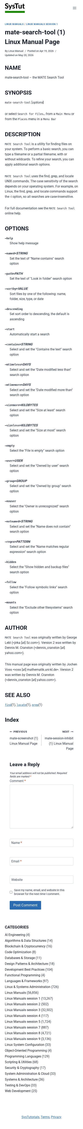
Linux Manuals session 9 (22, 1039)
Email (16, 861)
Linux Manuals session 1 (42, 24)
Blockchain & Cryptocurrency (25, 946)
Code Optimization (18, 952)
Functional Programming (22, 975)
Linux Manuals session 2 (22, 1004)
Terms (45, 1117)
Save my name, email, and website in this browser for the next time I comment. (39, 892)
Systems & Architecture (21, 1079)
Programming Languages (23, 1056)
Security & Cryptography (22, 1068)
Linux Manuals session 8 (22, 1033)
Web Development (18, 1091)
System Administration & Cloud (27, 1074)
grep (35, 704)
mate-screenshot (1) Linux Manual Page (24, 737)
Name (16, 843)
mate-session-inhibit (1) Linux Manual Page (59, 740)
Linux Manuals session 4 (22, 1016)
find (8, 704)
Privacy (56, 1117)
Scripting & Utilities (18, 1062)
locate (21, 704)
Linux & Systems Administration (27, 987)
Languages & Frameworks (23, 981)
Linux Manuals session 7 (22, 1027)
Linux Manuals (14, 24)
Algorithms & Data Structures (25, 941)
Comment (18, 781)
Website (17, 879)
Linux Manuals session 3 (22, 1010)
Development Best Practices (25, 969)
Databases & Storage (20, 958)
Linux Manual (15, 50)
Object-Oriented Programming (26, 1050)
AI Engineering (15, 935)
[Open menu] (74, 8)
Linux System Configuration (24, 1045)
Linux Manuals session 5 (22, 1022)
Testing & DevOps (17, 1085)
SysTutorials (30, 1117)
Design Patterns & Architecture (26, 964)
